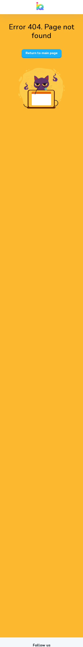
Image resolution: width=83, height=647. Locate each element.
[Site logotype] (40, 6)
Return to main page (42, 53)
